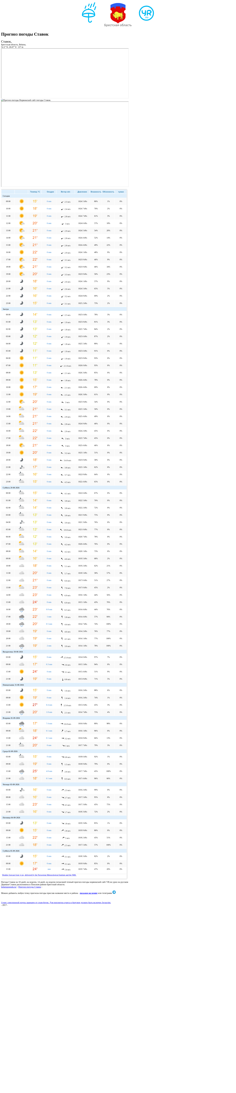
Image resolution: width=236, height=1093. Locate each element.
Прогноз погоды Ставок (29, 887)
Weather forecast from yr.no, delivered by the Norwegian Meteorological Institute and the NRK (39, 875)
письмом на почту (89, 893)
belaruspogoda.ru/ (9, 887)
